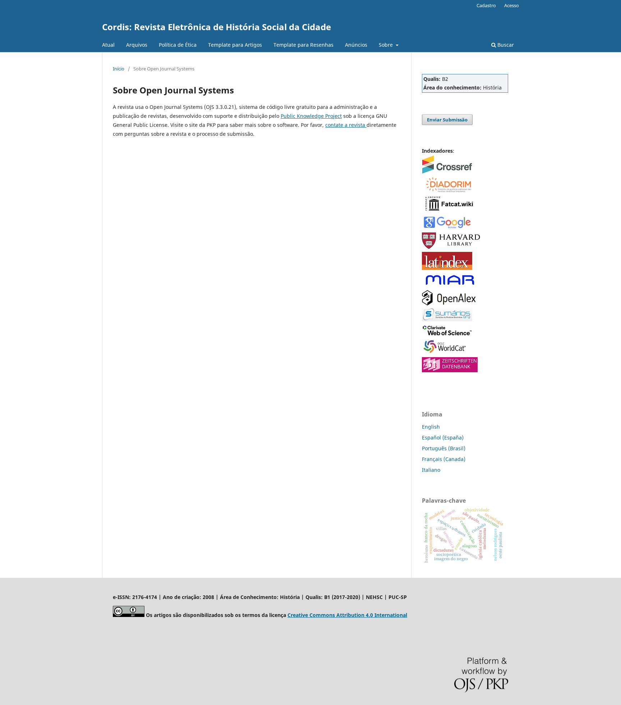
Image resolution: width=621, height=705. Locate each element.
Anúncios (356, 44)
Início (118, 68)
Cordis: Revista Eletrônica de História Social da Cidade (216, 27)
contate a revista (346, 124)
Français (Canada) (443, 459)
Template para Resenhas (303, 44)
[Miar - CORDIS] (450, 285)
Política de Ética (178, 44)
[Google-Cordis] (447, 227)
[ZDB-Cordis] (450, 370)
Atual (108, 44)
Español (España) (443, 437)
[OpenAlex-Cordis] (449, 303)
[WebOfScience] (447, 334)
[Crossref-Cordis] (447, 171)
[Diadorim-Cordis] (448, 191)
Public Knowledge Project (311, 115)
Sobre (386, 44)
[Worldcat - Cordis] (447, 352)
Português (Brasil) (443, 448)
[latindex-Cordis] (447, 267)
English (431, 426)
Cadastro (486, 5)
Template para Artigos (235, 44)
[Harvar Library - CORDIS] (451, 247)
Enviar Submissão (447, 119)
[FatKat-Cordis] (449, 210)
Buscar (505, 44)
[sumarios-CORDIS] (447, 319)
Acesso (511, 5)
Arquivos (136, 44)
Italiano (431, 469)
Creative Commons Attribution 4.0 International (347, 615)
